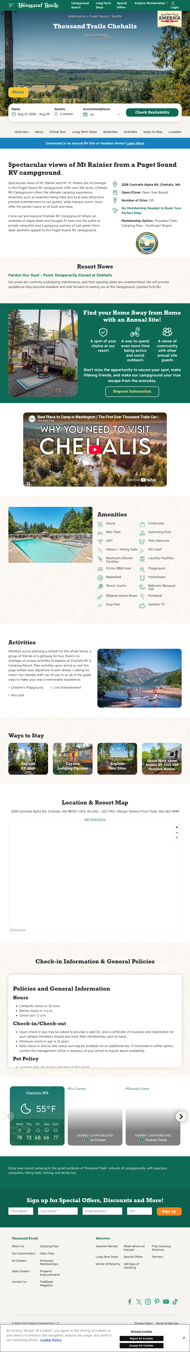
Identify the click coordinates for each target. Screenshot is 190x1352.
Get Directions (95, 819)
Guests (59, 109)
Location (175, 132)
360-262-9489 (95, 35)
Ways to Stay (152, 132)
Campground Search (80, 5)
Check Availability (152, 112)
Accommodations (96, 109)
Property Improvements (50, 1273)
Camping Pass (49, 1246)
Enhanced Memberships (49, 1262)
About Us (18, 1246)
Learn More (135, 143)
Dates (16, 109)
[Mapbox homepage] (18, 930)
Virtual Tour (57, 132)
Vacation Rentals (107, 1246)
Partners (157, 1256)
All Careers (19, 1260)
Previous (9, 1116)
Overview (22, 132)
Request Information (132, 391)
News (39, 132)
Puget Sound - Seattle (105, 16)
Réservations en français (134, 1248)
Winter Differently (108, 1264)
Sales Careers (21, 1271)
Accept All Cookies (142, 1345)
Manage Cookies (141, 1331)
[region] (95, 878)
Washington (77, 16)
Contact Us (19, 1281)
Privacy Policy (144, 1323)
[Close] (184, 1338)
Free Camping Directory (161, 1248)
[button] (105, 114)
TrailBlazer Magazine (46, 1283)
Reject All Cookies (141, 1338)
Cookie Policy (51, 1340)
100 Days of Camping (131, 1265)
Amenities (110, 132)
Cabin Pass (47, 1253)
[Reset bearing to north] (177, 838)
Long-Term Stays (103, 5)
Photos (18, 92)
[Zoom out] (177, 832)
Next (181, 1116)
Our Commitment (23, 1253)
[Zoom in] (177, 827)
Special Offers (122, 5)
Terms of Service (167, 1323)
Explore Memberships (150, 3)
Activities (130, 132)
